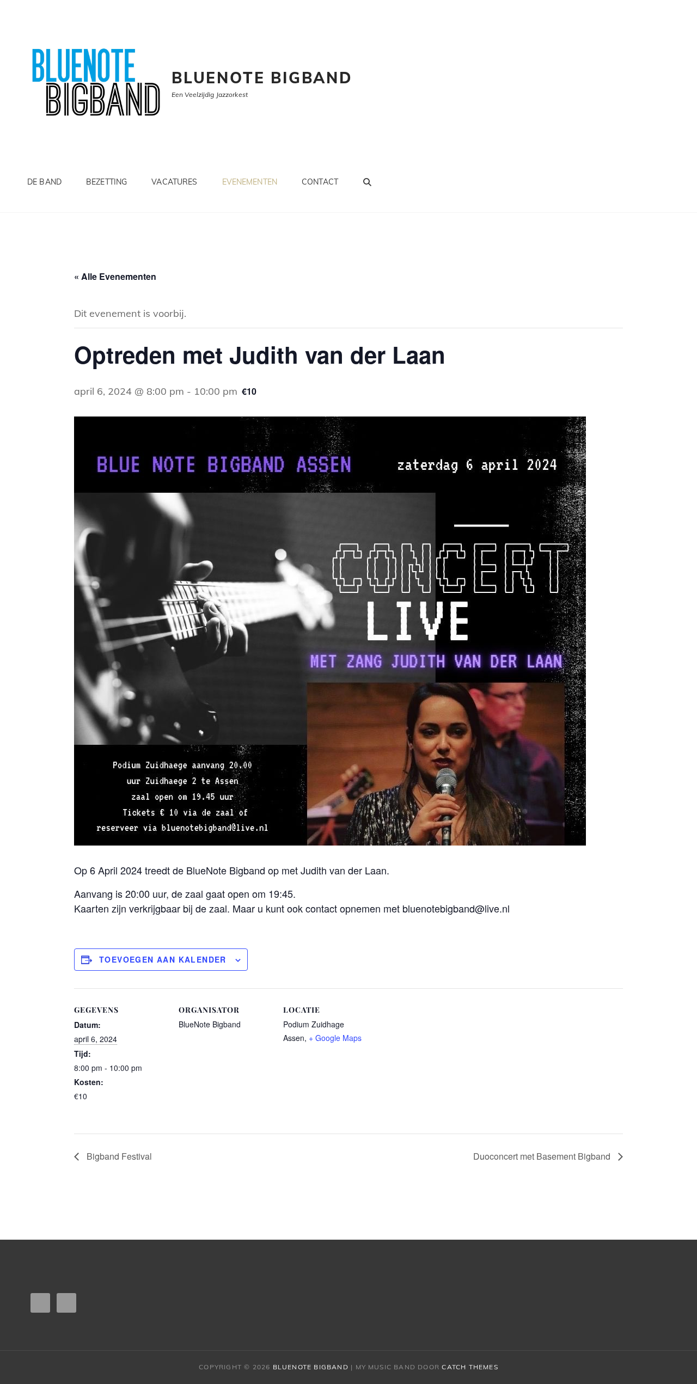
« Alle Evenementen (115, 276)
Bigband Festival (118, 1156)
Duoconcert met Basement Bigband (543, 1156)
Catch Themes (470, 1367)
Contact (320, 182)
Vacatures (174, 182)
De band (44, 182)
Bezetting (106, 182)
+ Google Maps (335, 1037)
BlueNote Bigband (262, 77)
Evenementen (250, 182)
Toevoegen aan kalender (163, 959)
